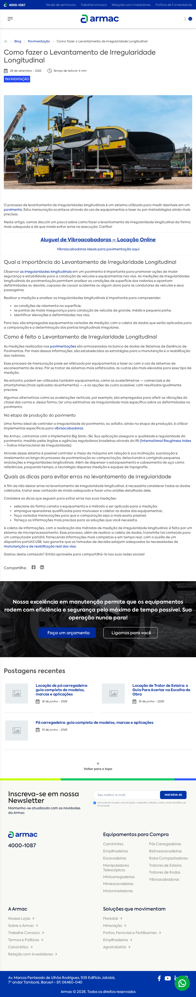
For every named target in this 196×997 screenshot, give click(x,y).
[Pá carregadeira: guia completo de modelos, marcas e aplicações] (16, 730)
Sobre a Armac (21, 925)
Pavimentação (39, 41)
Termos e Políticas (23, 940)
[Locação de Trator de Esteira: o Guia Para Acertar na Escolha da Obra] (113, 693)
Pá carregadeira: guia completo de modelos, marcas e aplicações (94, 722)
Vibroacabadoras (164, 879)
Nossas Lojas (19, 918)
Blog (17, 41)
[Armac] (100, 19)
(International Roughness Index (165, 441)
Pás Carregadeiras (165, 844)
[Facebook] (159, 978)
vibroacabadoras (68, 428)
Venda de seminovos (61, 5)
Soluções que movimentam (134, 909)
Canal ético (18, 947)
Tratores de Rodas (164, 872)
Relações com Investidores (131, 5)
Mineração (112, 925)
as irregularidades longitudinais (46, 271)
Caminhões (113, 844)
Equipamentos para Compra (136, 834)
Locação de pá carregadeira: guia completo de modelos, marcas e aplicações (62, 690)
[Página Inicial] (6, 41)
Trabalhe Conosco (24, 932)
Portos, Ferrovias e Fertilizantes (130, 932)
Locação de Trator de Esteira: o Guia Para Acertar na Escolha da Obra (161, 690)
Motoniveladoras (118, 891)
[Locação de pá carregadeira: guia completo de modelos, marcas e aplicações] (16, 693)
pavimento (13, 209)
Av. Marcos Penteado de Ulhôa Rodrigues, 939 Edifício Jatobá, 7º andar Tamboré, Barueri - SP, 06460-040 (61, 979)
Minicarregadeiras (118, 877)
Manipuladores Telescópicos (116, 867)
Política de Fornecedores (173, 5)
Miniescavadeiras (118, 883)
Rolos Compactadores (168, 858)
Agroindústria (114, 947)
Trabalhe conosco (94, 5)
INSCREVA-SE (173, 795)
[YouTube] (168, 978)
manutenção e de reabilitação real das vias (40, 546)
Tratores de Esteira (165, 865)
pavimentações (63, 346)
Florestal (110, 918)
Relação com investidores (30, 954)
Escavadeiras (114, 858)
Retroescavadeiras (165, 851)
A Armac (17, 909)
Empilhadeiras (115, 851)
